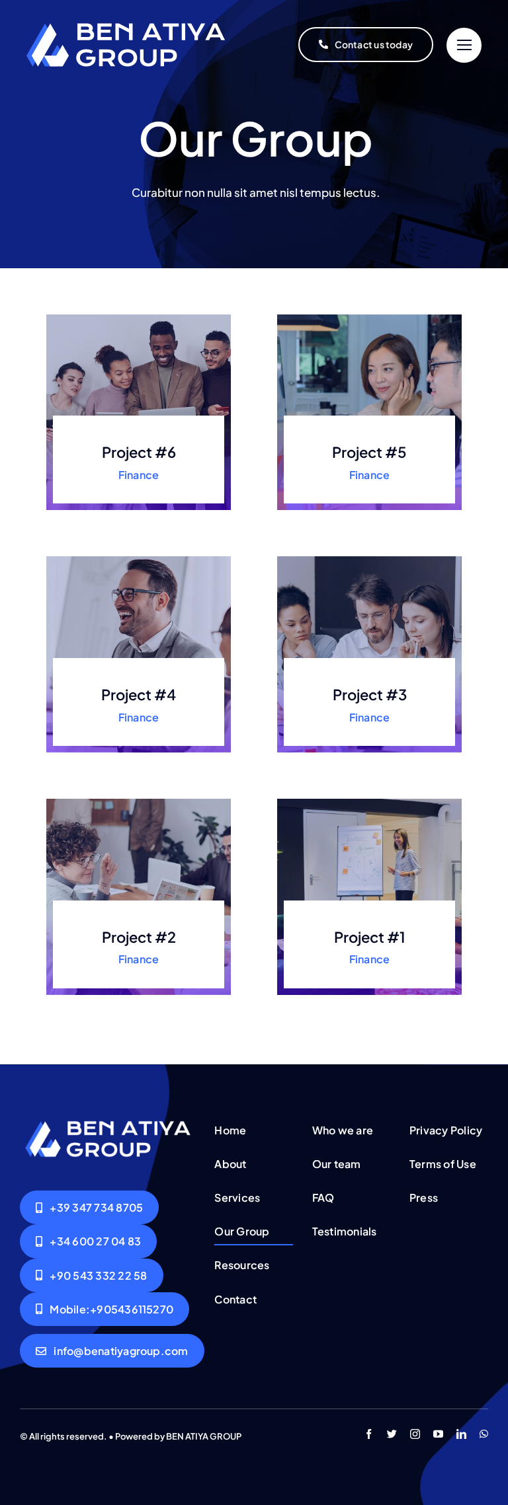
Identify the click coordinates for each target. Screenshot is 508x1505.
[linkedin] (461, 1434)
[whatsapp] (484, 1434)
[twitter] (392, 1434)
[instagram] (415, 1434)
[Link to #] (464, 45)
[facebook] (369, 1434)
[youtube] (438, 1434)
